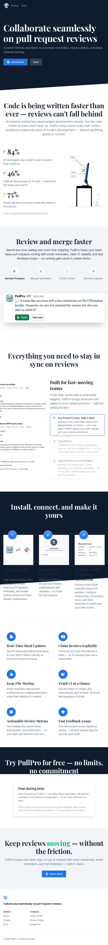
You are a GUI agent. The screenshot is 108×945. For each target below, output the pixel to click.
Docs (24, 5)
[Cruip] (5, 897)
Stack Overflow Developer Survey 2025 (29, 213)
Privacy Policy (36, 920)
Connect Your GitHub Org (49, 572)
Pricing (14, 5)
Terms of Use (36, 916)
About (6, 916)
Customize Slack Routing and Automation (87, 574)
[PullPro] (6, 6)
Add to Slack (17, 62)
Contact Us (35, 924)
